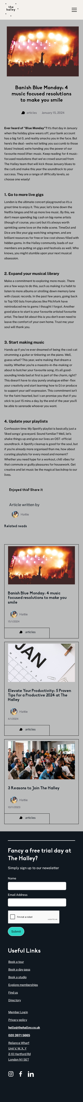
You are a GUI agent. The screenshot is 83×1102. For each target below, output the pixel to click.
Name (12, 878)
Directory (14, 1000)
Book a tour (16, 961)
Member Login (18, 1012)
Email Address (17, 894)
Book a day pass (19, 969)
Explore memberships (23, 985)
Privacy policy (17, 1020)
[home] (12, 9)
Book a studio (17, 977)
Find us (13, 992)
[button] (73, 10)
